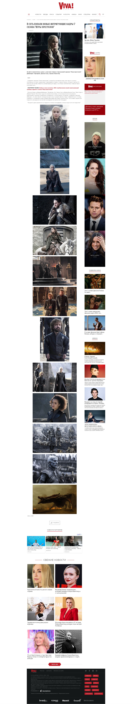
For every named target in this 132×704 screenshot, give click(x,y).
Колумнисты (98, 693)
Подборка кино (95, 270)
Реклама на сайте (58, 670)
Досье (95, 118)
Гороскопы (89, 693)
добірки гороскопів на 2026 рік (95, 79)
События (94, 679)
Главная (29, 19)
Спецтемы (94, 686)
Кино (87, 686)
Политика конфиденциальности (51, 693)
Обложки (95, 690)
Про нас (42, 670)
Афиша (95, 338)
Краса (87, 679)
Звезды (95, 675)
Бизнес (88, 690)
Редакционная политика (64, 693)
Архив (33, 19)
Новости (88, 675)
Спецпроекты (95, 20)
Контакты (49, 670)
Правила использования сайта (37, 693)
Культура (88, 682)
